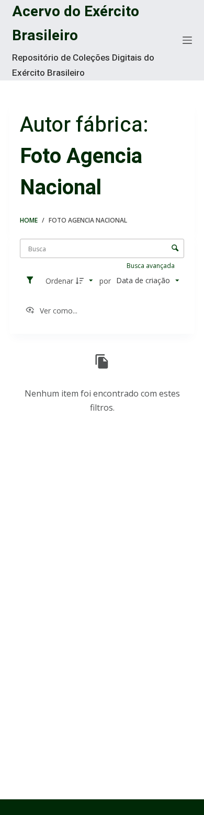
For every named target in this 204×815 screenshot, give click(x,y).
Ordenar (59, 281)
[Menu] (187, 40)
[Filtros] (32, 280)
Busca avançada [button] (151, 265)
